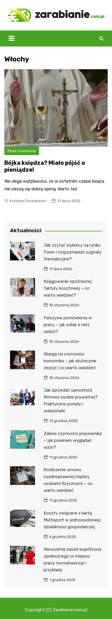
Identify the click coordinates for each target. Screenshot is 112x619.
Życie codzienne (21, 151)
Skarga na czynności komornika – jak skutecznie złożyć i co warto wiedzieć (70, 360)
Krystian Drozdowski (28, 201)
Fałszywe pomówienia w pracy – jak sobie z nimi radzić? (68, 324)
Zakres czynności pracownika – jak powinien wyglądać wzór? (73, 440)
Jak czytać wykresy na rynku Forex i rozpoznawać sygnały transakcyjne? (72, 252)
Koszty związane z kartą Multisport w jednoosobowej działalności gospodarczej (72, 519)
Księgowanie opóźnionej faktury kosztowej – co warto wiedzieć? (68, 288)
